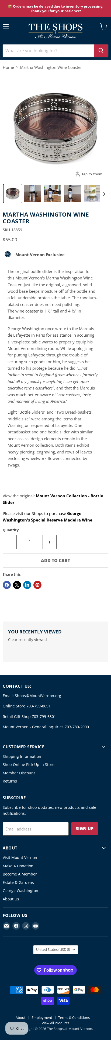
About (21, 1017)
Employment (42, 1017)
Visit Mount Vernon (20, 857)
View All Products (55, 1022)
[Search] (101, 50)
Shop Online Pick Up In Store (28, 764)
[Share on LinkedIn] (27, 585)
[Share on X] (17, 585)
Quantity (11, 530)
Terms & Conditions (74, 1017)
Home (8, 67)
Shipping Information (22, 756)
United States (53, 949)
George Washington (20, 890)
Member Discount (19, 772)
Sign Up (84, 829)
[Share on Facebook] (7, 585)
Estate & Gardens (18, 882)
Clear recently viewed (27, 639)
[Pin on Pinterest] (37, 585)
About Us (11, 898)
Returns (10, 781)
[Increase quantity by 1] (50, 542)
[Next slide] (104, 193)
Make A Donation (18, 865)
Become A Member (20, 874)
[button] (13, 193)
